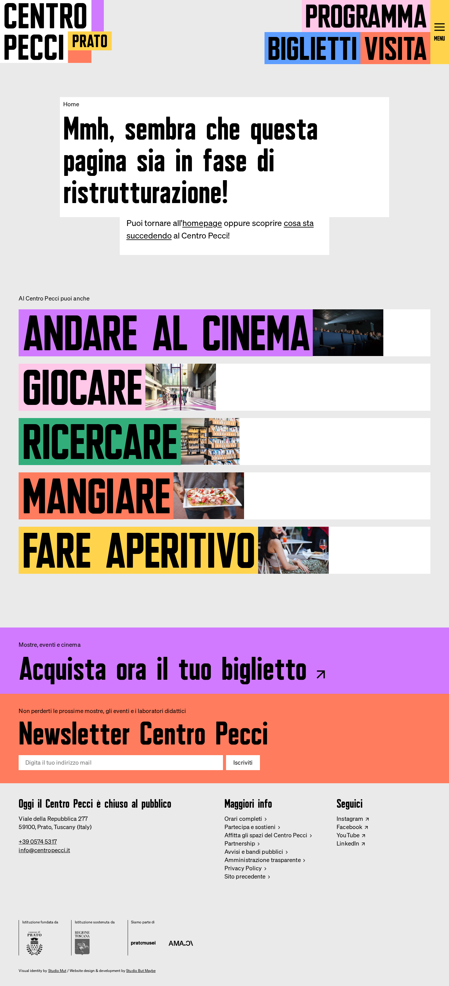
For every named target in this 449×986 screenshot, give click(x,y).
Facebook (349, 827)
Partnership (239, 843)
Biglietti (312, 44)
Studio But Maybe (140, 971)
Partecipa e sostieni (250, 827)
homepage (202, 222)
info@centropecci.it (44, 850)
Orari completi (243, 819)
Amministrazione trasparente (262, 860)
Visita (395, 44)
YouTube (348, 835)
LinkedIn (348, 843)
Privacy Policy (243, 868)
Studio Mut (57, 971)
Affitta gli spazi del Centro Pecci (265, 835)
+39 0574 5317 (38, 842)
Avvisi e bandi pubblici (253, 852)
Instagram (350, 819)
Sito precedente (244, 876)
